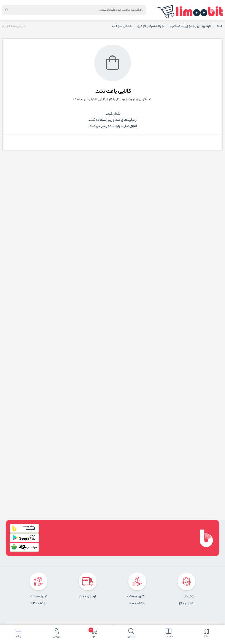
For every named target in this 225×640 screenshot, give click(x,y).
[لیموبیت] (190, 12)
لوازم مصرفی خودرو (150, 26)
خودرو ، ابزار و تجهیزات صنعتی (190, 26)
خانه (220, 26)
